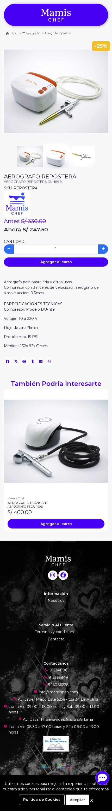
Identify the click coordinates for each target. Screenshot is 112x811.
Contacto (56, 639)
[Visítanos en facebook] (63, 575)
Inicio (13, 33)
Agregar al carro (56, 262)
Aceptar (77, 799)
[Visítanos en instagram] (53, 575)
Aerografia (33, 33)
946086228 (58, 684)
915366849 (58, 677)
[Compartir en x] (16, 361)
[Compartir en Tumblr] (32, 361)
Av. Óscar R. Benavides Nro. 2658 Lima (58, 719)
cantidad (14, 241)
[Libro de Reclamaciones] (56, 743)
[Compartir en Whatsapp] (49, 361)
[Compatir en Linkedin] (41, 361)
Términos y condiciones (56, 631)
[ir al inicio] (58, 560)
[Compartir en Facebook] (7, 361)
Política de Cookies (41, 799)
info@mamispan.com (58, 692)
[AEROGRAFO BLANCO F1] (56, 441)
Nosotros (56, 600)
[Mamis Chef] (17, 203)
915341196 (58, 670)
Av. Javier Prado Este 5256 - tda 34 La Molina (58, 699)
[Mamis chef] (56, 15)
